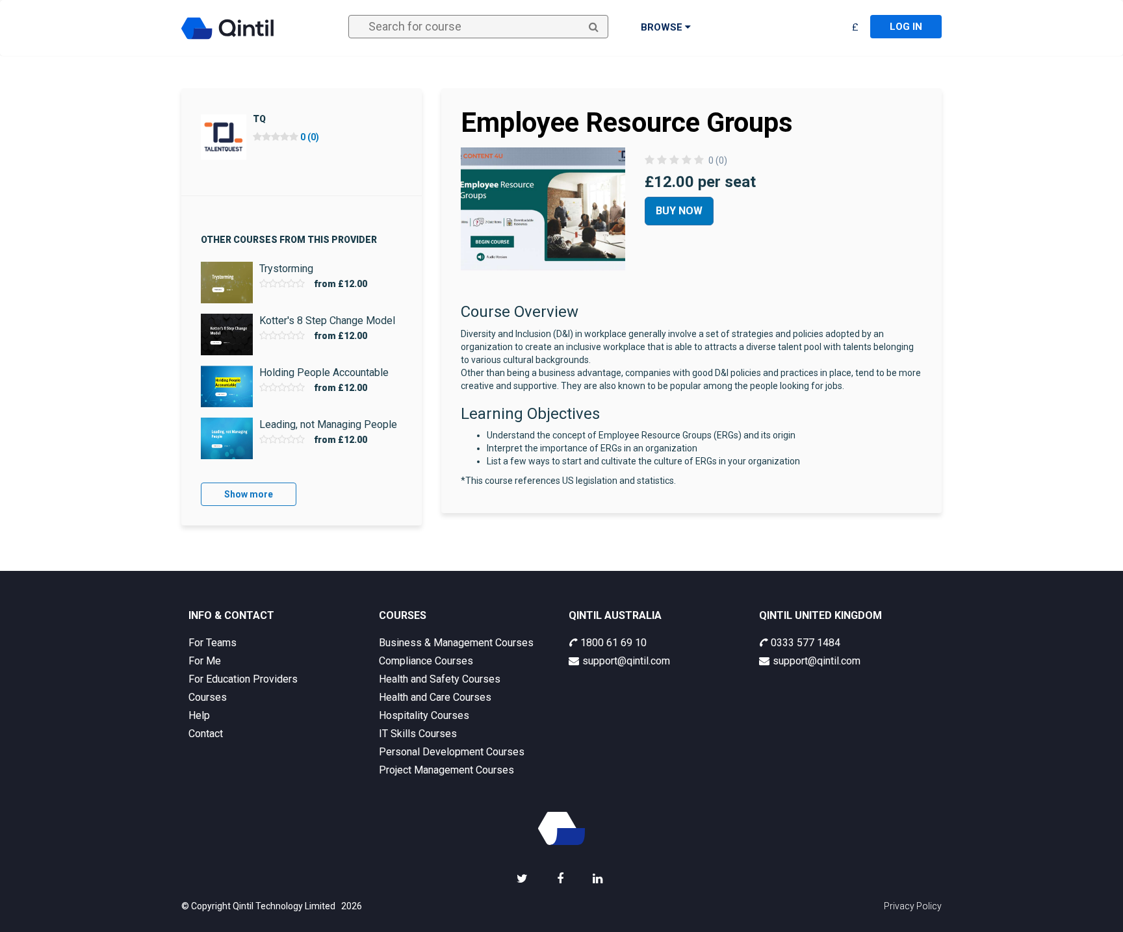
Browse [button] (663, 27)
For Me (204, 661)
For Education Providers (243, 679)
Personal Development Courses (451, 752)
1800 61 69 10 (613, 642)
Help (199, 715)
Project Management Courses (446, 770)
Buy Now (679, 211)
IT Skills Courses (418, 733)
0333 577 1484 (805, 642)
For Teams (212, 642)
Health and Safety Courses (439, 679)
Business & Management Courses (456, 642)
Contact (205, 733)
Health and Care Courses (435, 697)
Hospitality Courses (424, 715)
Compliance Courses (426, 661)
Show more (248, 494)
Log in (906, 26)
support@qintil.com (626, 661)
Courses (207, 697)
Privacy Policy (913, 906)
